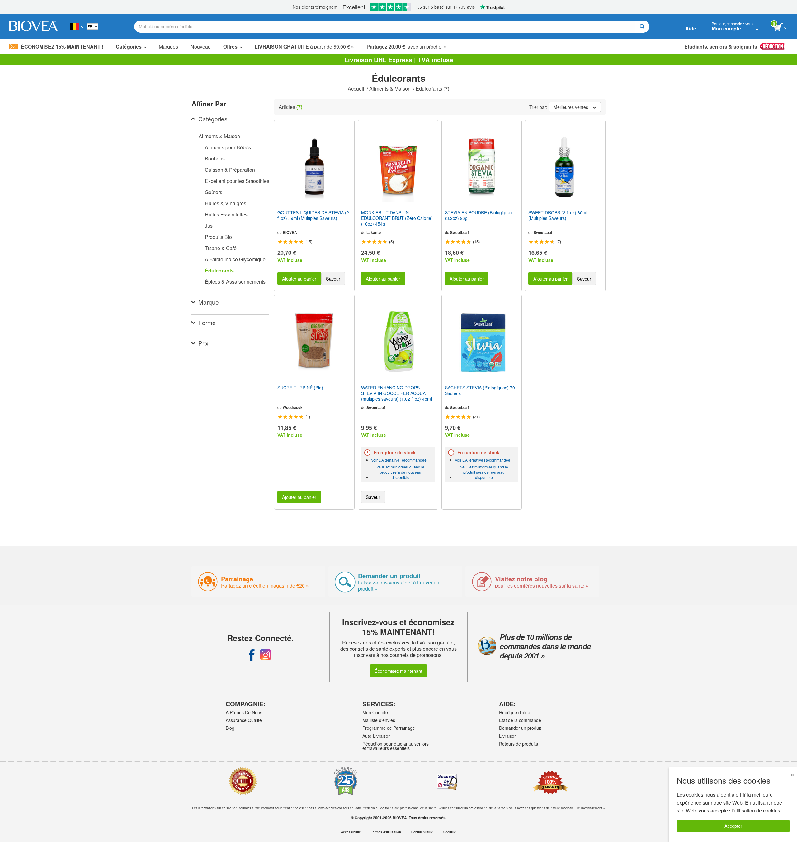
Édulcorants (219, 270)
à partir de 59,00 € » (304, 46)
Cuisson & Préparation (230, 169)
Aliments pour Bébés (228, 147)
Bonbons (215, 158)
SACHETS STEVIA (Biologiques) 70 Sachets (480, 390)
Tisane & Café (221, 248)
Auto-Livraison (376, 736)
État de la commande (520, 720)
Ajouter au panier (299, 278)
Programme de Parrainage (388, 728)
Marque (208, 302)
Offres (230, 46)
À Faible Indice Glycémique (235, 259)
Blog (230, 728)
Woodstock (293, 407)
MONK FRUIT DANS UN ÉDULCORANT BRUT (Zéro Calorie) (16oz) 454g (397, 218)
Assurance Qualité (244, 720)
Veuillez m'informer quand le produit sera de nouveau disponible (400, 472)
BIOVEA (290, 232)
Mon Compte (375, 712)
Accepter (733, 825)
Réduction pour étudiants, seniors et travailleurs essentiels (395, 746)
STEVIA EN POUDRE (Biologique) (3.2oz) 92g (478, 215)
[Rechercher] (642, 27)
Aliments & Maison (390, 88)
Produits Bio (218, 236)
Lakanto (373, 232)
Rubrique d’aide (514, 712)
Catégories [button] (129, 46)
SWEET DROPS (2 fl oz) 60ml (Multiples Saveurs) (557, 215)
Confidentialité (422, 832)
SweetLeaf (459, 232)
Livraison (508, 736)
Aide (690, 28)
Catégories (213, 118)
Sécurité (449, 832)
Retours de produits (518, 744)
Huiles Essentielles (226, 214)
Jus (209, 225)
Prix (203, 343)
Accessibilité (351, 832)
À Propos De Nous (244, 712)
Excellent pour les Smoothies (237, 180)
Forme (207, 322)
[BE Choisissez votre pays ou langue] (76, 26)
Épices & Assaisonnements (235, 281)
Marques (168, 46)
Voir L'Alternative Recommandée (399, 460)
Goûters (213, 192)
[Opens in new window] (252, 655)
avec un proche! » (406, 46)
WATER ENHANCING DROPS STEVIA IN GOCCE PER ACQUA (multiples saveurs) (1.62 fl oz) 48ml (396, 393)
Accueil (356, 88)
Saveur (333, 278)
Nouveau (201, 46)
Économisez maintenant (398, 671)
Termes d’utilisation (386, 832)
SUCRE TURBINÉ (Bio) (300, 387)
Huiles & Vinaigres (225, 203)
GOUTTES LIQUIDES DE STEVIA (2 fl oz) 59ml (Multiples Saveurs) (313, 215)
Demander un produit (520, 728)
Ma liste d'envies (378, 720)
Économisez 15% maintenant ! (62, 46)
